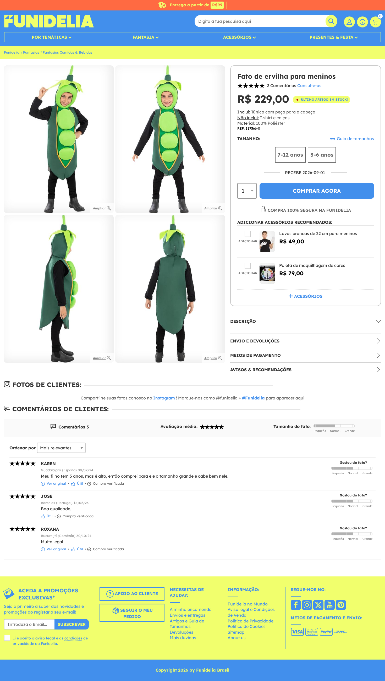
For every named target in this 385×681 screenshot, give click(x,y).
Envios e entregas (187, 615)
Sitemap (236, 632)
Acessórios (237, 37)
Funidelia (11, 52)
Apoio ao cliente (136, 593)
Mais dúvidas (183, 637)
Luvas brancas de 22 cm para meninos (318, 233)
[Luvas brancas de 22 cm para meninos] (267, 241)
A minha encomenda (191, 609)
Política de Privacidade (250, 620)
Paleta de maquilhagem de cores (312, 265)
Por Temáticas (49, 37)
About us (237, 637)
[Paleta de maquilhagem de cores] (267, 273)
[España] (296, 605)
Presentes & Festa (331, 37)
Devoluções (181, 632)
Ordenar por (22, 447)
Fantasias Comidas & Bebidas (67, 52)
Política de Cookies (247, 626)
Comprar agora (317, 190)
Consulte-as (309, 85)
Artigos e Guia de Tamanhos (187, 623)
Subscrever (72, 624)
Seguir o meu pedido (136, 613)
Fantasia (143, 37)
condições (73, 638)
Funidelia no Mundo (248, 603)
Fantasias (31, 52)
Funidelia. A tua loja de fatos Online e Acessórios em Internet (49, 21)
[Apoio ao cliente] (362, 21)
